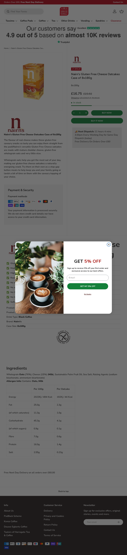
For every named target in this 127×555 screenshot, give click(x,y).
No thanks (87, 294)
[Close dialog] (109, 244)
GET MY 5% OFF (87, 286)
